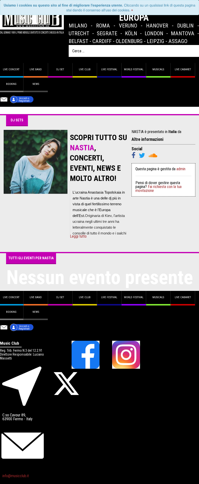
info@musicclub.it (15, 476)
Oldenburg (129, 41)
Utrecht (79, 33)
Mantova (182, 33)
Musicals (158, 69)
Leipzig (155, 41)
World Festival (133, 69)
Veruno (128, 25)
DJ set (60, 69)
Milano (78, 25)
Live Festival (109, 69)
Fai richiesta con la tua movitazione (158, 188)
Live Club (85, 69)
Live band (36, 69)
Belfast (78, 41)
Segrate (107, 33)
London (154, 33)
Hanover (157, 25)
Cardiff (102, 41)
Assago (177, 41)
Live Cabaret (183, 69)
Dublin (185, 25)
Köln (131, 33)
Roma (103, 25)
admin (180, 169)
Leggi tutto (78, 236)
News (36, 84)
